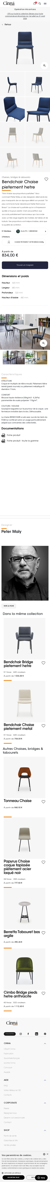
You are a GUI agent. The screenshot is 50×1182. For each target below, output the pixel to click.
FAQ (6, 1086)
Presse (6, 1109)
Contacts (8, 1095)
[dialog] (25, 1166)
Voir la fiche (9, 606)
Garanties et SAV (11, 1141)
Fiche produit (13, 435)
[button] (25, 1173)
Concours (8, 1068)
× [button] (47, 1154)
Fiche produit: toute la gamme (22, 441)
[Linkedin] (37, 1033)
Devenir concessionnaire (14, 1118)
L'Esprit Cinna (9, 1049)
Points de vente (10, 1136)
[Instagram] (22, 1033)
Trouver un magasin (25, 265)
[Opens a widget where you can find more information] (41, 1178)
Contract (7, 1122)
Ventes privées (10, 1145)
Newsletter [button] (10, 1034)
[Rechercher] (39, 3)
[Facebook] (29, 1033)
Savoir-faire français (12, 1058)
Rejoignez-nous (10, 1113)
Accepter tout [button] (13, 1177)
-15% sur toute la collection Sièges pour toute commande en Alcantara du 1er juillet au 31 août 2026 (25, 16)
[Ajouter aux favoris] (46, 179)
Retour (8, 25)
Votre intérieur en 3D (12, 1090)
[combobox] (44, 1154)
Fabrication (8, 1054)
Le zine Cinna (9, 1063)
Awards (7, 1072)
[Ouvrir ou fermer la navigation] (45, 3)
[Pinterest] (45, 1033)
